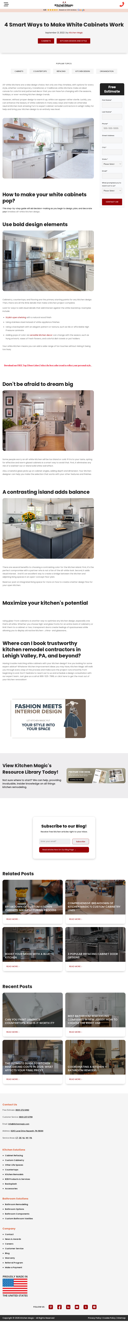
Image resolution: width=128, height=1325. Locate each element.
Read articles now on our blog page (59, 849)
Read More (12, 919)
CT (17, 1138)
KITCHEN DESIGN (83, 71)
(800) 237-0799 (25, 1117)
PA (31, 1138)
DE (20, 1138)
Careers (9, 1243)
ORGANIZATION (107, 71)
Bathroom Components (17, 1213)
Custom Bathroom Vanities (19, 1218)
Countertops (11, 1169)
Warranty (10, 1258)
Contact (9, 1234)
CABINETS (19, 71)
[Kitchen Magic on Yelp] (86, 1307)
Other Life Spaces (14, 1165)
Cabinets (46, 40)
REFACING (61, 71)
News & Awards (13, 1239)
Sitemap (121, 1318)
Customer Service (14, 1248)
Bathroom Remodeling (16, 1204)
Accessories (11, 1188)
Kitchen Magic (76, 32)
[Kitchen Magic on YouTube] (77, 1307)
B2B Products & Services (17, 1179)
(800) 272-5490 (22, 1110)
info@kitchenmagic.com (18, 1124)
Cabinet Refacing (14, 1155)
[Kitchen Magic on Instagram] (94, 1307)
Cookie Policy (109, 1318)
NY (27, 1138)
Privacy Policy (94, 1318)
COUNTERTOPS (40, 71)
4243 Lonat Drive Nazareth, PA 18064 (27, 1131)
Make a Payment (13, 1267)
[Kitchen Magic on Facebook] (59, 1307)
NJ (23, 1138)
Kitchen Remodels (14, 1174)
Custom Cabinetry (14, 1160)
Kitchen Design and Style (73, 40)
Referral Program (14, 1262)
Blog (7, 1253)
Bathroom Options (14, 1209)
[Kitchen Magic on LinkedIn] (68, 1307)
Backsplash (11, 1183)
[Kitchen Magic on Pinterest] (51, 1307)
